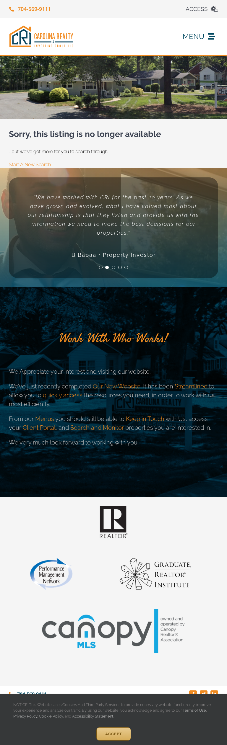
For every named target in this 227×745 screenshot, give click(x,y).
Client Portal (39, 427)
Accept (113, 734)
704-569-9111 (34, 8)
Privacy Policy (25, 716)
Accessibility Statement (92, 716)
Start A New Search (30, 164)
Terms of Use (194, 710)
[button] (101, 267)
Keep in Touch (145, 418)
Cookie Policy (51, 716)
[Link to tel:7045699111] (11, 9)
